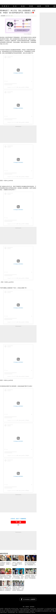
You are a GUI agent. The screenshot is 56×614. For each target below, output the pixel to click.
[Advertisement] (18, 135)
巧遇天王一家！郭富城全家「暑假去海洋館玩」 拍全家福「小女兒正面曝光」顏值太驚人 (18, 577)
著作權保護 (32, 606)
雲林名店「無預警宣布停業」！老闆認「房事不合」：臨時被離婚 (18, 564)
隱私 (24, 606)
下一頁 (18, 522)
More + (35, 553)
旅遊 (23, 6)
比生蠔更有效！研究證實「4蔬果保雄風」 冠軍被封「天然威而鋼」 (5, 564)
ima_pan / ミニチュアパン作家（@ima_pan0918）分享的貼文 (18, 87)
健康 (39, 6)
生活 (15, 6)
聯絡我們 (27, 606)
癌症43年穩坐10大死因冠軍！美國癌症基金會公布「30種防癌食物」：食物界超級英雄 (6, 577)
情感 (31, 6)
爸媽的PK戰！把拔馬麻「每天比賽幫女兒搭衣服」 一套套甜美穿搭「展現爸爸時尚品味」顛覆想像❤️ (18, 589)
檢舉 (12, 15)
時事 (47, 6)
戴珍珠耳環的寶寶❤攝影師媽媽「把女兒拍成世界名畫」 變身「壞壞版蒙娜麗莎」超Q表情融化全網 (30, 563)
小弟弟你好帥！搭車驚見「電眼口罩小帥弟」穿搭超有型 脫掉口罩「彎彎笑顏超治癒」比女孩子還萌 (30, 577)
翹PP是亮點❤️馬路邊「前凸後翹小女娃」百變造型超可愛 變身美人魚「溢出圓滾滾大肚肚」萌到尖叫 (6, 589)
